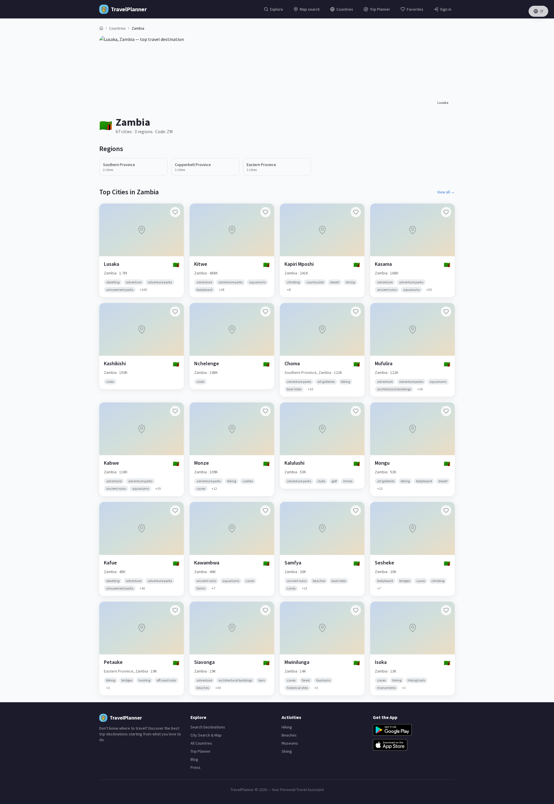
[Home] (101, 28)
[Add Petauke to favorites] (175, 610)
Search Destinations (207, 727)
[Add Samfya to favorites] (356, 510)
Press (195, 767)
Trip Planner (200, 751)
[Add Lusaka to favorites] (175, 212)
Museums (290, 743)
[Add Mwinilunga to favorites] (356, 610)
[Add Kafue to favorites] (175, 510)
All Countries (201, 743)
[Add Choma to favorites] (356, 311)
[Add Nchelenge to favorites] (265, 311)
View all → (446, 192)
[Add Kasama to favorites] (446, 212)
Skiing (287, 751)
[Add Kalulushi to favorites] (356, 411)
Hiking (287, 727)
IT (541, 11)
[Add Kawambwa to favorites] (265, 510)
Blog (194, 759)
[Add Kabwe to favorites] (175, 411)
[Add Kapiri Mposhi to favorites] (356, 212)
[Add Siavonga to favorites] (265, 610)
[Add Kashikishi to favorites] (175, 311)
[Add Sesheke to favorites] (446, 510)
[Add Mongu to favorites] (446, 411)
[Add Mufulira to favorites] (446, 311)
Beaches (289, 735)
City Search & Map (206, 735)
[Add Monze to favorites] (265, 411)
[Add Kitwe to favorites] (265, 212)
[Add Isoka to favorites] (446, 610)
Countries (117, 28)
